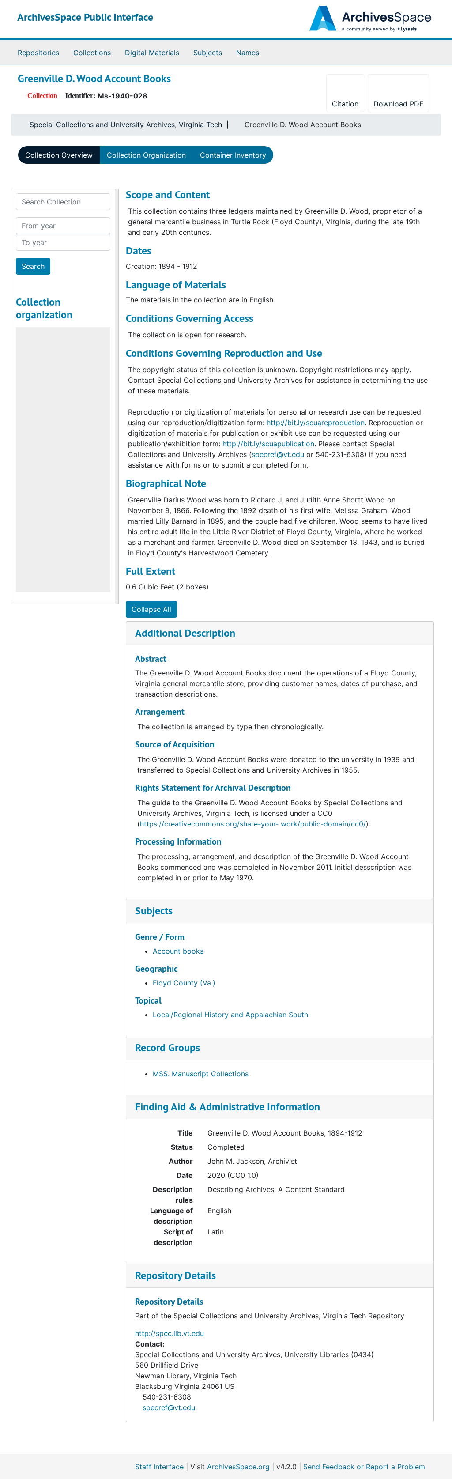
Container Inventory (233, 155)
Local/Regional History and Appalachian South (230, 1014)
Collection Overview (59, 155)
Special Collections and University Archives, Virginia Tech (126, 124)
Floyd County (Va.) (184, 982)
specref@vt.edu (169, 1407)
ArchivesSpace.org (238, 1466)
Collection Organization (146, 155)
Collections (92, 52)
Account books (178, 951)
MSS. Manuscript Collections (201, 1073)
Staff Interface (159, 1466)
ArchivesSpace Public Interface (85, 17)
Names (247, 52)
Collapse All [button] (151, 609)
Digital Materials (152, 52)
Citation (345, 103)
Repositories (38, 52)
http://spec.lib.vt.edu (169, 1333)
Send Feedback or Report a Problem (364, 1466)
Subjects (207, 52)
